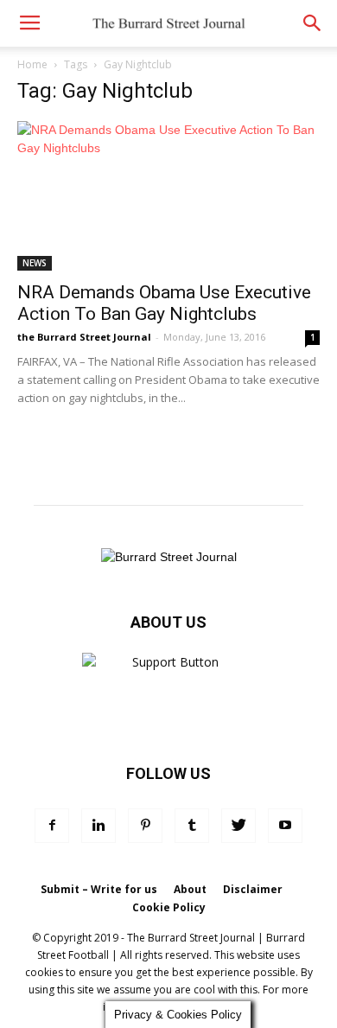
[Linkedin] (98, 825)
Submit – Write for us (99, 889)
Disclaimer (253, 889)
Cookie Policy (169, 907)
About (190, 889)
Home (32, 64)
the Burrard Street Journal (84, 336)
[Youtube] (285, 825)
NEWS (34, 263)
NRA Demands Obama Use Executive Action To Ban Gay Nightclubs (164, 303)
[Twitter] (238, 825)
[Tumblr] (192, 825)
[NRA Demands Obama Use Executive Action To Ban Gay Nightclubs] (168, 196)
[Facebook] (52, 825)
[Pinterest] (145, 825)
